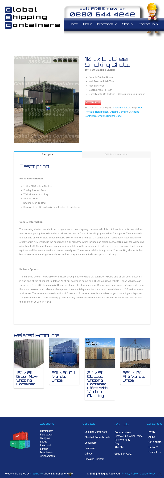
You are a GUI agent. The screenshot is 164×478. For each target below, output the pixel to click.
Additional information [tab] (116, 154)
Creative (34, 473)
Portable (89, 111)
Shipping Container (119, 111)
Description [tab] (47, 154)
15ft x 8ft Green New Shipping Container (27, 378)
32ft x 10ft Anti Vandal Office (134, 376)
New (140, 107)
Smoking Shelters (121, 107)
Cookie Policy (148, 473)
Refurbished (101, 111)
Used (119, 116)
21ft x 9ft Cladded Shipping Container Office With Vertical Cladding (97, 384)
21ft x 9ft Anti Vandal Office (64, 376)
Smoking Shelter (106, 116)
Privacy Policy (130, 473)
